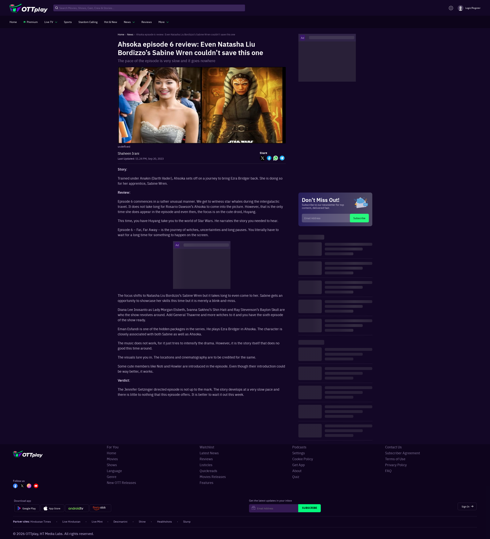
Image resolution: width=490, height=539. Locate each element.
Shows (112, 464)
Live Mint (97, 521)
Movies (112, 458)
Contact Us (393, 447)
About (296, 470)
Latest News (209, 452)
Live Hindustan (71, 521)
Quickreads (208, 470)
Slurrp (186, 521)
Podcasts (299, 447)
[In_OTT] (29, 486)
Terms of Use (395, 458)
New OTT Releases (121, 482)
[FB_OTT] (15, 486)
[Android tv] (77, 508)
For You (112, 447)
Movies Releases (213, 476)
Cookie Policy (302, 458)
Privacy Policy (396, 464)
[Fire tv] (100, 508)
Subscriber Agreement (402, 452)
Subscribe (359, 218)
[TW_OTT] (22, 486)
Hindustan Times (40, 521)
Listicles (206, 464)
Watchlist (207, 447)
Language (114, 470)
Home (111, 452)
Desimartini (120, 521)
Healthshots (164, 521)
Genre (111, 476)
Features (206, 482)
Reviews (206, 458)
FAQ (388, 470)
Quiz (295, 476)
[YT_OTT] (36, 486)
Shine (142, 521)
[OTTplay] (29, 8)
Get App (298, 464)
